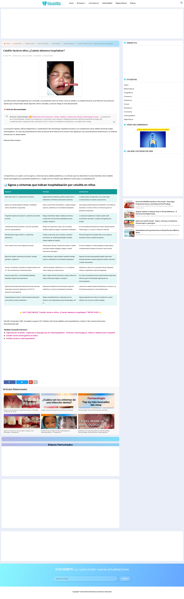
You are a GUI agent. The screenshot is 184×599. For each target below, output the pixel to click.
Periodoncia (128, 108)
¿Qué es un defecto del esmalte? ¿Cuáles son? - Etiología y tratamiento (19, 431)
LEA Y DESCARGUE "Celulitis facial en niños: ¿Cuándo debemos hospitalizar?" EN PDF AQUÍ (60, 312)
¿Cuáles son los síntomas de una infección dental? (57, 410)
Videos (126, 85)
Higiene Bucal (128, 119)
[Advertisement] (92, 23)
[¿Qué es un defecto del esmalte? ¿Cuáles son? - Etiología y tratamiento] (22, 421)
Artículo (126, 104)
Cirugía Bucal (128, 93)
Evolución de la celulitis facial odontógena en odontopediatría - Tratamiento (55, 431)
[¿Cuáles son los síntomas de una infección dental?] (59, 400)
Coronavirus (128, 112)
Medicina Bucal (129, 89)
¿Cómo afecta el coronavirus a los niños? (153, 130)
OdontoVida (88, 592)
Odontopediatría (47, 56)
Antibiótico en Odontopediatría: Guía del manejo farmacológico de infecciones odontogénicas (94, 431)
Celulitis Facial (16, 56)
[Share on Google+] (31, 382)
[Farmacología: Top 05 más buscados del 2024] (96, 400)
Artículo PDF (7, 56)
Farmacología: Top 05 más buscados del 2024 (92, 410)
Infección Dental (27, 56)
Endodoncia (128, 100)
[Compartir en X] (22, 382)
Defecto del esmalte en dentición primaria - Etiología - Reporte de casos (21, 410)
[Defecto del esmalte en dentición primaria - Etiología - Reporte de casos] (22, 400)
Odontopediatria (129, 116)
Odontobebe (37, 56)
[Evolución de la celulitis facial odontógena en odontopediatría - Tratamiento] (59, 421)
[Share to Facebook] (10, 382)
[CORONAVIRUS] (153, 139)
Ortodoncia (128, 96)
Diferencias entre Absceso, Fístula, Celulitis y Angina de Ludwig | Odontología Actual (65, 117)
